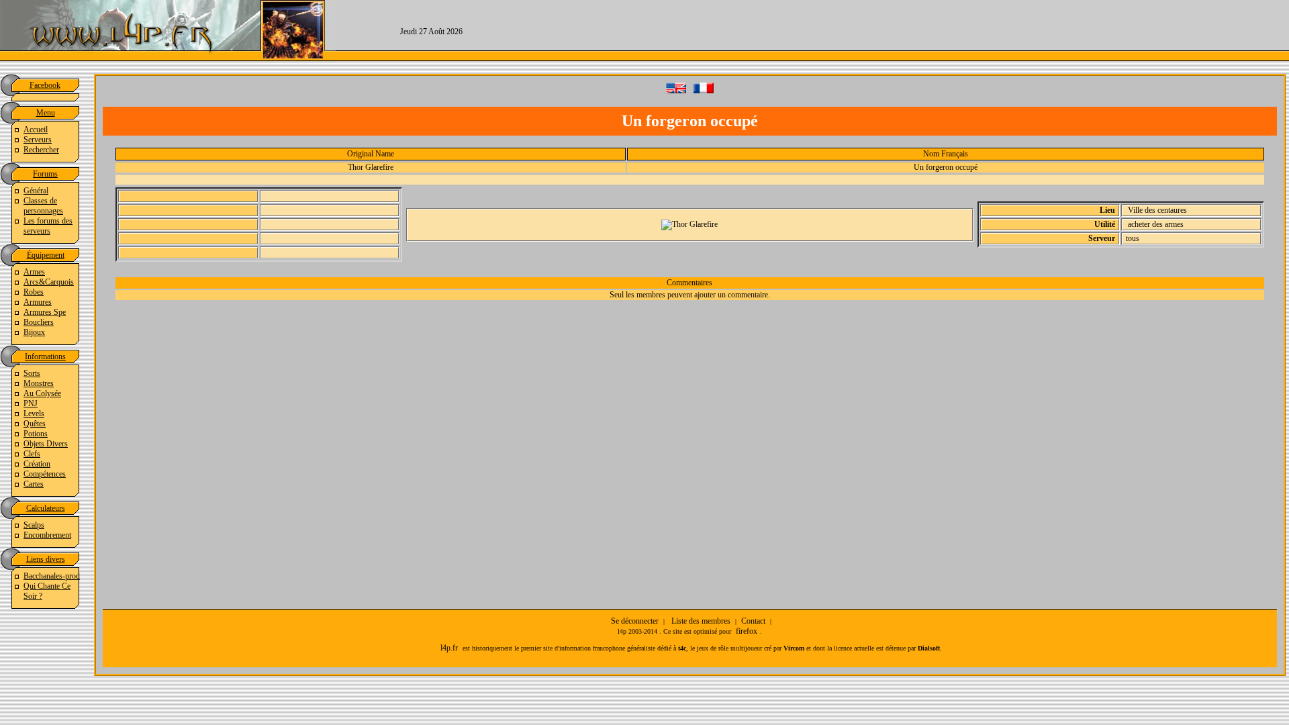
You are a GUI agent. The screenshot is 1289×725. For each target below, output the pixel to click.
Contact (753, 621)
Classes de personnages (43, 205)
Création (36, 464)
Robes (33, 292)
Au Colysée (42, 393)
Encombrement (47, 535)
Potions (35, 433)
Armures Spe (44, 312)
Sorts (31, 373)
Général (35, 190)
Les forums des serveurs (48, 226)
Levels (33, 413)
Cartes (33, 484)
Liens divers (45, 559)
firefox (746, 631)
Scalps (33, 525)
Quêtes (34, 423)
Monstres (38, 383)
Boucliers (38, 322)
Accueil (35, 129)
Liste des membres (700, 621)
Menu (45, 112)
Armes (34, 272)
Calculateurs (45, 508)
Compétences (44, 474)
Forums (45, 174)
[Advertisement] (907, 30)
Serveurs (37, 139)
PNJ (30, 403)
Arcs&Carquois (48, 282)
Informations (45, 356)
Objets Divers (45, 443)
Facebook (45, 85)
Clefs (31, 453)
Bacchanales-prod (51, 576)
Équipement (45, 255)
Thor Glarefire (370, 167)
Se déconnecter (635, 621)
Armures (37, 302)
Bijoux (34, 332)
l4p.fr (449, 647)
